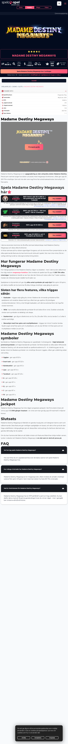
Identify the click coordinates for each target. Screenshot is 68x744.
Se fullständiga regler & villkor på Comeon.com (55, 219)
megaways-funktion (20, 272)
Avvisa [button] (24, 738)
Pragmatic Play (62, 95)
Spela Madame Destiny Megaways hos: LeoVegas (34, 71)
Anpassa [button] (52, 738)
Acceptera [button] (38, 738)
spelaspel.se (6, 86)
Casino (14, 86)
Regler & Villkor (62, 229)
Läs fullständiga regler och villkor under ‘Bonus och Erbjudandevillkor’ (50, 206)
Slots (20, 86)
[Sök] (59, 3)
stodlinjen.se (35, 75)
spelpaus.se (45, 75)
